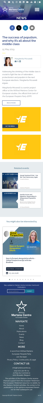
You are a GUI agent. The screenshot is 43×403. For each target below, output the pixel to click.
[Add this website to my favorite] (40, 2)
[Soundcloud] (31, 2)
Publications (21, 331)
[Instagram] (16, 2)
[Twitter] (13, 2)
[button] (9, 279)
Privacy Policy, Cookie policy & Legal (21, 360)
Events (21, 334)
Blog (21, 340)
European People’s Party (21, 354)
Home (21, 326)
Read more (11, 103)
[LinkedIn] (23, 2)
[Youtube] (27, 2)
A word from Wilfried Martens (21, 351)
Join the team (21, 357)
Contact (21, 343)
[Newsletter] (9, 2)
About (21, 329)
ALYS (39, 395)
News (21, 337)
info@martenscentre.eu (21, 368)
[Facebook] (20, 2)
